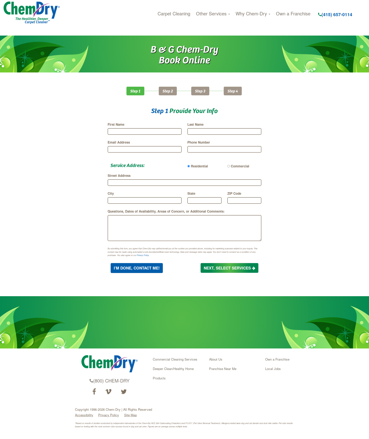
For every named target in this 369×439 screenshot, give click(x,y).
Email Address (119, 142)
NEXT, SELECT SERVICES (228, 268)
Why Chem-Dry (252, 13)
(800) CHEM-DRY (111, 380)
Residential (199, 166)
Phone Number (198, 142)
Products (159, 378)
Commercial (240, 166)
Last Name (195, 124)
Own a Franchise (293, 13)
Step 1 (135, 91)
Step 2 (168, 91)
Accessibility (84, 414)
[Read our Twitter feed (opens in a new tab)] (124, 391)
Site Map (130, 414)
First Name (116, 124)
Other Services (212, 13)
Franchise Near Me (222, 368)
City (111, 193)
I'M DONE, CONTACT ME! (137, 268)
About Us (215, 359)
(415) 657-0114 (337, 14)
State (191, 193)
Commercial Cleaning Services (175, 359)
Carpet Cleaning (174, 13)
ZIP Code (234, 193)
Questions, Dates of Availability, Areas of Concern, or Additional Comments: (166, 211)
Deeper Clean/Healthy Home (173, 368)
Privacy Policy (143, 255)
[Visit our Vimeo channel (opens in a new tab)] (108, 391)
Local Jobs (273, 368)
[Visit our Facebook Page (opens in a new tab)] (94, 391)
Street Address (119, 175)
